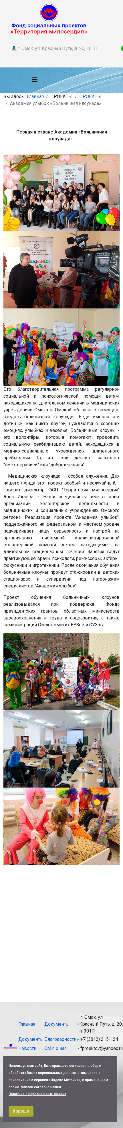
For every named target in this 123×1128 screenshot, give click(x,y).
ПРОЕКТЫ (90, 96)
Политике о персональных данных (37, 1094)
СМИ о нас (55, 1048)
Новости (27, 1048)
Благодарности (60, 1039)
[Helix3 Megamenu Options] (34, 79)
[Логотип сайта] (49, 18)
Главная (35, 96)
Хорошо (21, 1111)
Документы (57, 1024)
